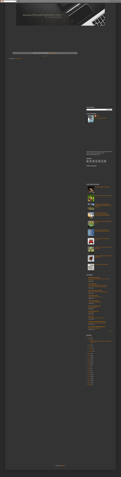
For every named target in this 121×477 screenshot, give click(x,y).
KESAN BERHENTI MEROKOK (102, 187)
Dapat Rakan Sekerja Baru (94, 328)
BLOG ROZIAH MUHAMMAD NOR (96, 326)
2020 (89, 364)
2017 (89, 368)
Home (45, 56)
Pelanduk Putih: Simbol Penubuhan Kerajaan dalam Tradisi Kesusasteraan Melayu (102, 214)
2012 (89, 378)
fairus (97, 116)
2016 (89, 370)
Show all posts (53, 53)
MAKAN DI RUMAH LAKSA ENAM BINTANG (97, 291)
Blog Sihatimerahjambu (94, 277)
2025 (89, 353)
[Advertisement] (52, 37)
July (90, 339)
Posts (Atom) (18, 58)
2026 (89, 337)
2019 (89, 366)
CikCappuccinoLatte (93, 311)
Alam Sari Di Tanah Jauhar (95, 290)
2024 (89, 355)
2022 (89, 360)
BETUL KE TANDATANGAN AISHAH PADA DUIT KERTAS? (102, 230)
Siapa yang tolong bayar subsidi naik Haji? (97, 322)
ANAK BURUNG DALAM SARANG (103, 195)
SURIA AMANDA (92, 284)
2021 (89, 362)
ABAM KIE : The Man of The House (97, 321)
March (91, 349)
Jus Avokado (91, 312)
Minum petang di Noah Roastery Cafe (96, 317)
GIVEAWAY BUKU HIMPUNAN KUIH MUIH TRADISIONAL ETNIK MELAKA (103, 205)
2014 (89, 374)
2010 (89, 382)
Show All (110, 331)
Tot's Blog (90, 316)
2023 (89, 358)
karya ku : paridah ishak (94, 306)
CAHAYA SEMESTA (92, 307)
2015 (89, 372)
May (90, 345)
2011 (89, 380)
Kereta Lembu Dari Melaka (101, 264)
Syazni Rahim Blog (93, 295)
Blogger (63, 465)
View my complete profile (101, 118)
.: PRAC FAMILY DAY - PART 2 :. (95, 302)
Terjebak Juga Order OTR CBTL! (95, 297)
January (91, 351)
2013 (89, 376)
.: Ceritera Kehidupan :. (94, 301)
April (90, 347)
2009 (89, 384)
